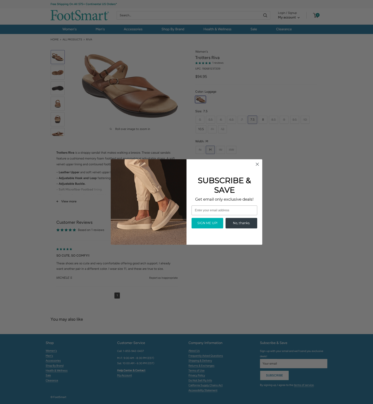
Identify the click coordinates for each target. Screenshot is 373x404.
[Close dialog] (257, 164)
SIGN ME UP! (207, 223)
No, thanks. (241, 223)
